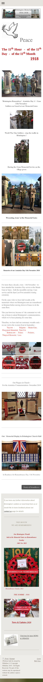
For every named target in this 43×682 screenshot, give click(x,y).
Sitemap (12, 658)
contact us (8, 511)
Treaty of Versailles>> (31, 487)
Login (39, 658)
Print (6, 658)
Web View (37, 661)
